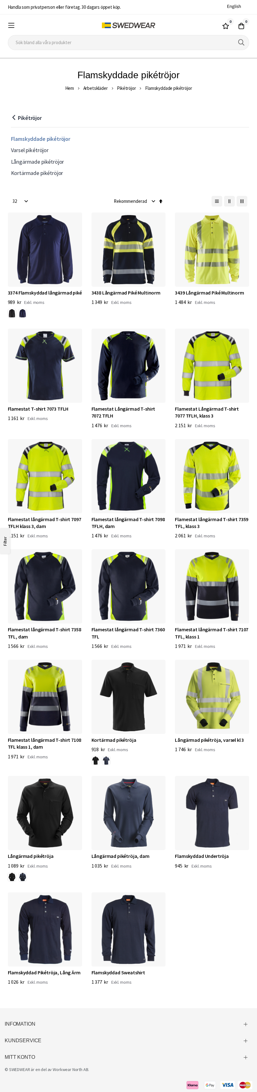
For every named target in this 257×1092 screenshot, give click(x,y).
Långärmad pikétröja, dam (120, 856)
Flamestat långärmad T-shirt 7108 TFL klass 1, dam (44, 743)
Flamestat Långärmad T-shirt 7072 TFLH (123, 412)
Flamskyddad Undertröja (201, 856)
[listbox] (18, 314)
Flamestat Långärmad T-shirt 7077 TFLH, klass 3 (207, 412)
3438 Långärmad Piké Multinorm (126, 293)
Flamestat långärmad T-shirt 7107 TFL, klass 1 (211, 632)
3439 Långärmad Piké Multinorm (209, 293)
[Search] (241, 42)
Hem (69, 88)
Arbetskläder (95, 88)
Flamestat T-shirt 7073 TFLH (38, 409)
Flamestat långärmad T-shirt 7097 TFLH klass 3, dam (44, 522)
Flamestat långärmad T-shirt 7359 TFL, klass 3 (211, 522)
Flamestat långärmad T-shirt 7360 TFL (128, 632)
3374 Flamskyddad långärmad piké (45, 293)
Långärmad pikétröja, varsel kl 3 (209, 740)
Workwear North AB (70, 1069)
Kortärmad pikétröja (114, 740)
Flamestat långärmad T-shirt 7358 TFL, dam (44, 632)
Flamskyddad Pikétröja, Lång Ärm (44, 972)
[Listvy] (217, 201)
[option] (12, 313)
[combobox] (128, 42)
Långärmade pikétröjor (37, 161)
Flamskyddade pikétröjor (40, 138)
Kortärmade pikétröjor (37, 173)
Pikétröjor (126, 88)
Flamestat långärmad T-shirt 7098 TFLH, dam (128, 522)
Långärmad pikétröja (31, 856)
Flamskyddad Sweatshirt (118, 972)
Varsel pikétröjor (30, 150)
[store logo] (128, 25)
